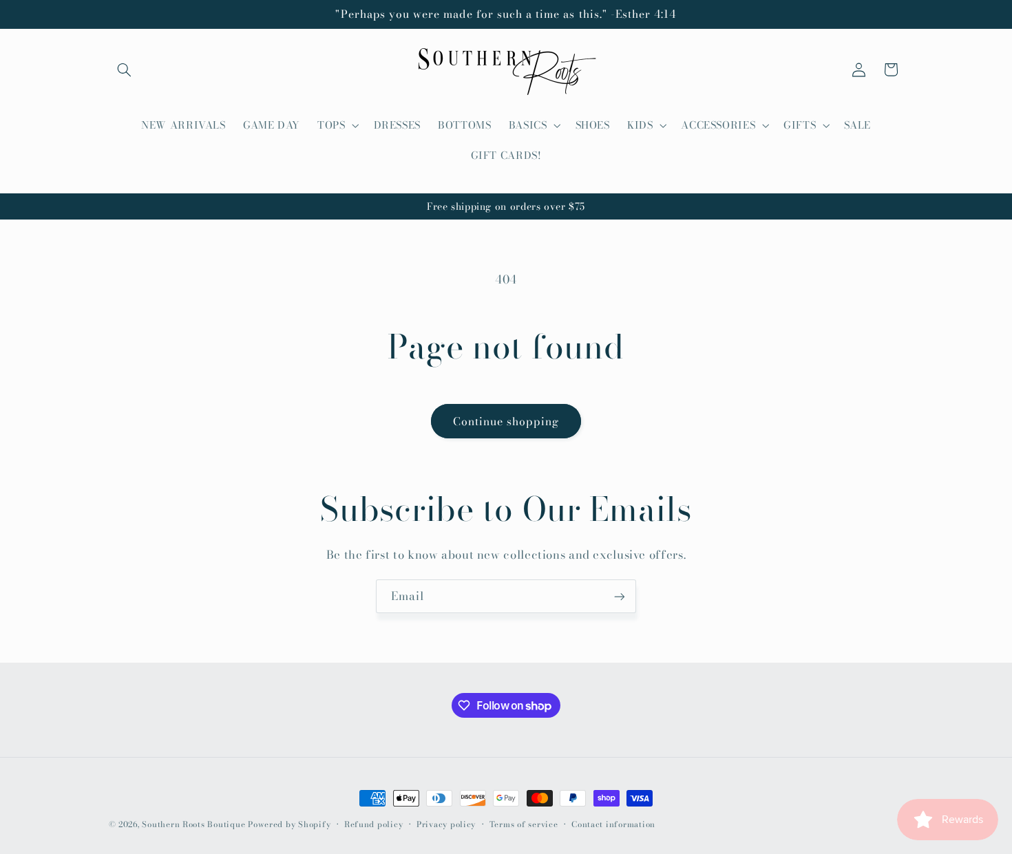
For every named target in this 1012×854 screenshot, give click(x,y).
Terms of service (523, 824)
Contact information (613, 824)
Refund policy (373, 824)
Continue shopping (506, 421)
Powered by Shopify (289, 824)
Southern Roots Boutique (193, 824)
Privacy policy (446, 824)
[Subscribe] (619, 596)
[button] (124, 69)
